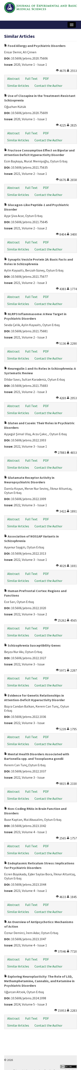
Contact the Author (48, 85)
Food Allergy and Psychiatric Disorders (36, 46)
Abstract (13, 78)
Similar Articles (18, 85)
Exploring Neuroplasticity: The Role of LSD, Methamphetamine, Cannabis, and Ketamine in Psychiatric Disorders (39, 981)
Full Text (31, 78)
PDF (46, 78)
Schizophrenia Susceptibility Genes (34, 645)
